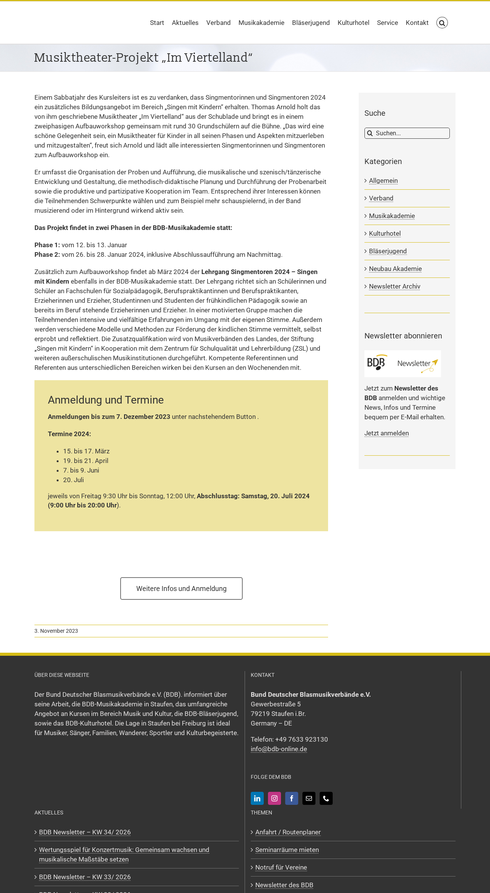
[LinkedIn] (257, 798)
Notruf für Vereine (281, 867)
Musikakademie (392, 216)
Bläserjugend (388, 251)
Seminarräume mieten (287, 850)
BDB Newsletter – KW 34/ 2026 (85, 832)
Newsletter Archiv (394, 286)
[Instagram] (274, 798)
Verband (381, 198)
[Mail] (308, 798)
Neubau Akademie (395, 268)
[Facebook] (291, 798)
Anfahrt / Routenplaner (288, 832)
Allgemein (383, 180)
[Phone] (326, 798)
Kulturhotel (385, 233)
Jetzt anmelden (386, 433)
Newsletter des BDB (284, 885)
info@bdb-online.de (279, 749)
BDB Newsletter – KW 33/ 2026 (85, 877)
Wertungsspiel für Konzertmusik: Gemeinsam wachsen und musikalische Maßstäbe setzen (124, 854)
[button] (442, 23)
